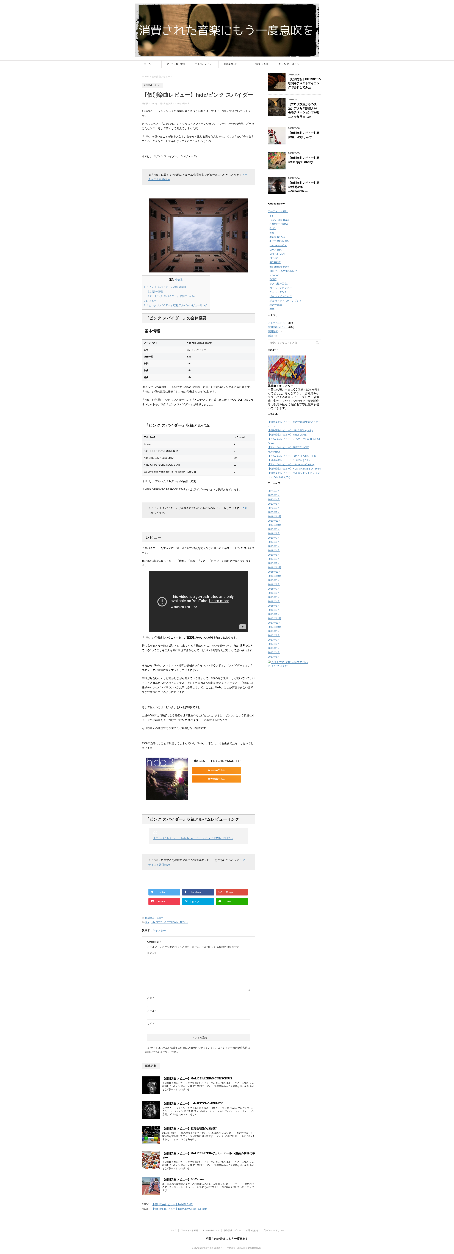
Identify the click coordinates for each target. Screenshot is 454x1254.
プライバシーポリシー (289, 64)
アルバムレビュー (204, 64)
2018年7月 (274, 588)
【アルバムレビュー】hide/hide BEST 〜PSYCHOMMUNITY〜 (193, 838)
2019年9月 (274, 529)
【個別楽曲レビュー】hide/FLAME (172, 1204)
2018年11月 (274, 571)
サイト (151, 1023)
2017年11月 (274, 622)
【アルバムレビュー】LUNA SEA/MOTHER (292, 455)
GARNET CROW (279, 224)
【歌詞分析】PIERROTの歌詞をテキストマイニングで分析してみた (304, 83)
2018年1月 (274, 614)
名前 (150, 998)
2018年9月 (274, 580)
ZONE (273, 279)
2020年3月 (274, 503)
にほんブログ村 (278, 665)
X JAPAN (274, 275)
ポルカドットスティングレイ (286, 300)
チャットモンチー (279, 292)
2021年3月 (274, 491)
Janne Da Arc (277, 236)
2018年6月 (274, 593)
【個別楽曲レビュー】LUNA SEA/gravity (290, 430)
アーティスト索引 (176, 64)
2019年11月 (274, 520)
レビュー (150, 300)
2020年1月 (274, 512)
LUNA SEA (275, 249)
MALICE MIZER (278, 253)
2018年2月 (274, 609)
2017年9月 (274, 631)
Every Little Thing (279, 219)
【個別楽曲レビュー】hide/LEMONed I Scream (179, 1208)
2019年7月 (274, 537)
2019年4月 (274, 550)
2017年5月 (274, 648)
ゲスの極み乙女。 (279, 283)
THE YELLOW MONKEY (283, 270)
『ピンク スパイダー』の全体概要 (165, 286)
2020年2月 (274, 508)
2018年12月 (274, 567)
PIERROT (275, 262)
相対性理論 (276, 304)
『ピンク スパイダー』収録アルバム (171, 296)
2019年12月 (274, 516)
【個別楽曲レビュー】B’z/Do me (183, 1179)
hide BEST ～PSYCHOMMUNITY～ (217, 761)
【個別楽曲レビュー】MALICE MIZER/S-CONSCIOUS (197, 1078)
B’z (271, 215)
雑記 (270, 335)
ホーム (147, 64)
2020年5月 (274, 495)
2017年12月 (274, 618)
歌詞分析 (273, 331)
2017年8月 (274, 635)
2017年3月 (274, 656)
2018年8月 (274, 584)
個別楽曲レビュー (233, 64)
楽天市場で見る (216, 778)
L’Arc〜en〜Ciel (278, 245)
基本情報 (155, 291)
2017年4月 (274, 652)
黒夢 (272, 309)
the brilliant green (279, 266)
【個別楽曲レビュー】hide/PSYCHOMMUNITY (192, 1103)
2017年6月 (274, 643)
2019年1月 (274, 563)
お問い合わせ (261, 64)
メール (151, 1010)
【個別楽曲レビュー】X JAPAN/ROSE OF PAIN (294, 468)
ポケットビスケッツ (281, 296)
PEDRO (274, 258)
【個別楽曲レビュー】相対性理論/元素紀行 (189, 1128)
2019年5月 (274, 546)
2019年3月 (274, 554)
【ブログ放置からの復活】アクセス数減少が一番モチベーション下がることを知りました (303, 110)
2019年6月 (274, 542)
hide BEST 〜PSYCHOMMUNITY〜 (169, 922)
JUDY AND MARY (279, 241)
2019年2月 (274, 559)
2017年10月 (274, 626)
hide (147, 922)
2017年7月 (274, 639)
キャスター (159, 930)
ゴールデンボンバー (281, 287)
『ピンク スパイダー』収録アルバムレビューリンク (176, 305)
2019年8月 (274, 533)
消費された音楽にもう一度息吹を (227, 1238)
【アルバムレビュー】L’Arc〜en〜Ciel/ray (291, 464)
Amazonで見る (216, 770)
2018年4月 (274, 601)
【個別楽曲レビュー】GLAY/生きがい (289, 460)
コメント (152, 952)
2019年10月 (274, 525)
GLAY (273, 228)
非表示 (179, 279)
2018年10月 (274, 576)
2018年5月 (274, 597)
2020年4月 (274, 499)
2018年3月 (274, 605)
